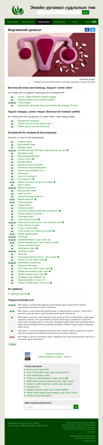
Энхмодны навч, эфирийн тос (31, 277)
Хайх (86, 12)
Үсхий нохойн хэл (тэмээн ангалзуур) (35, 230)
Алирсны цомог (25, 141)
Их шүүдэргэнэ (25, 179)
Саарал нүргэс (25, 204)
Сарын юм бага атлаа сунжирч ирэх (34, 123)
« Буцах (12, 344)
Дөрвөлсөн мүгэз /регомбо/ (30, 164)
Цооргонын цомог (26, 251)
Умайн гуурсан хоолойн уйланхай (33, 126)
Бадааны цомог (25, 147)
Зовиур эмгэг (44, 21)
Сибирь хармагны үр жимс (30, 213)
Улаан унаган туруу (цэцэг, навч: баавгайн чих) (39, 222)
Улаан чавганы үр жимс (29, 225)
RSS (22, 425)
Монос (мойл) (24, 184)
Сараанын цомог (26, 207)
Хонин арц (23, 236)
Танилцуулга (59, 21)
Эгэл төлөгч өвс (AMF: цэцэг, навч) (34, 268)
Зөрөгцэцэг (23, 173)
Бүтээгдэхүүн (28, 21)
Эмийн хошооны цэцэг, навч (31, 274)
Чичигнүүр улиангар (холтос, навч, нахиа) (37, 256)
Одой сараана (24, 193)
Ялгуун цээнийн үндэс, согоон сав (33, 282)
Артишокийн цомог (26, 144)
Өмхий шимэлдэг (26, 199)
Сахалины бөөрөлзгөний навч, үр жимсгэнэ (38, 210)
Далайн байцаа (25, 161)
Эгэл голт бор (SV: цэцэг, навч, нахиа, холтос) (48, 372)
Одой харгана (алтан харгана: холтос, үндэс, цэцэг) (50, 381)
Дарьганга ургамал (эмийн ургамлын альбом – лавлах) (54, 355)
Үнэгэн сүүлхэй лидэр (28, 227)
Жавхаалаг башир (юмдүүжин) (32, 167)
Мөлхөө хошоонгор (27, 187)
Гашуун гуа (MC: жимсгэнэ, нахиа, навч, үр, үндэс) (50, 383)
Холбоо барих (13, 425)
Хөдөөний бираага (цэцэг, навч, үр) (34, 239)
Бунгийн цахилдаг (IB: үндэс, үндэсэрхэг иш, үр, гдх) (42, 150)
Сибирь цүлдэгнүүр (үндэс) (39, 395)
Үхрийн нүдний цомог (28, 233)
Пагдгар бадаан (25, 202)
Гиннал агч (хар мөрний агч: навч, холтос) (46, 378)
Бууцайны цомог (25, 153)
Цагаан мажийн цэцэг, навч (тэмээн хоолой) (38, 242)
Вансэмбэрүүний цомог (29, 155)
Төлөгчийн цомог (26, 216)
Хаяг (75, 21)
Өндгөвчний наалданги (28, 120)
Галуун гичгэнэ (25, 158)
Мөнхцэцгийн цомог (27, 190)
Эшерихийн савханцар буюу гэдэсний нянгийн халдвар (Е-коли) (48, 105)
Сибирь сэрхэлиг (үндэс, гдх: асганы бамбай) (47, 389)
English (88, 21)
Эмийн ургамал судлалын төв (62, 7)
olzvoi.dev (44, 425)
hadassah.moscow (18, 293)
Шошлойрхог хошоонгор (29, 262)
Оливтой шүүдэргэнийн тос (30, 196)
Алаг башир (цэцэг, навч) (38, 375)
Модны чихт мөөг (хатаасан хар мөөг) (35, 181)
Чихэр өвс (22, 253)
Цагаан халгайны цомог (29, 245)
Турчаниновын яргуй (27, 219)
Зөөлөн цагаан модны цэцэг (31, 170)
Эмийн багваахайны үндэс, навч (33, 271)
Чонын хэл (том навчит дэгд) (31, 259)
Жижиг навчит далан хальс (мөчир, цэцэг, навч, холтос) (52, 392)
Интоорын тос (33, 386)
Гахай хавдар (24, 102)
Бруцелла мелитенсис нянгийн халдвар (36, 99)
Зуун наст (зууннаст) (27, 176)
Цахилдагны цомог (26, 248)
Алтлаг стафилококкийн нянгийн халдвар (37, 96)
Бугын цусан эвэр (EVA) (38, 369)
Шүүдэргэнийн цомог (27, 265)
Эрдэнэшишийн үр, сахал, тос (32, 279)
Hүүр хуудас (12, 21)
